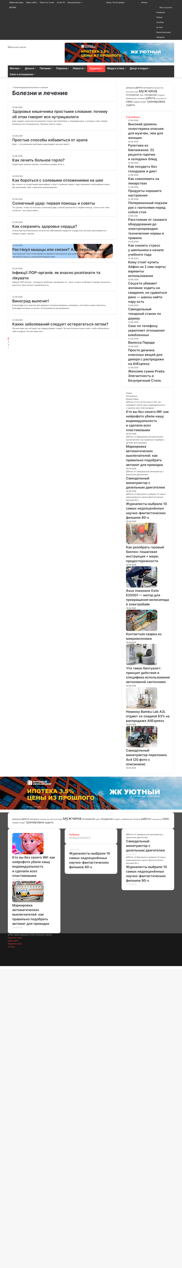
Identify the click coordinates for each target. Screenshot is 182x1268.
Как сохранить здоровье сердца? (44, 226)
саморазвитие (161, 98)
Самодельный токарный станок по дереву (144, 313)
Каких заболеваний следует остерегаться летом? (60, 324)
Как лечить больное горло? (38, 160)
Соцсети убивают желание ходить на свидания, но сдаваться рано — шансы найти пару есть (147, 292)
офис (142, 95)
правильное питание (135, 98)
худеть (130, 105)
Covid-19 (61, 2)
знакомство (158, 88)
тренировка (156, 101)
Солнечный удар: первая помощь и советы (53, 203)
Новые (129, 393)
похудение (150, 94)
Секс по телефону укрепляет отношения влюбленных (146, 330)
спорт (143, 102)
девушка (130, 87)
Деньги (29, 68)
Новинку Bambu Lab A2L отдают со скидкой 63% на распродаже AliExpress (147, 716)
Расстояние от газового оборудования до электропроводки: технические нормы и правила (147, 229)
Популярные (131, 396)
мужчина (148, 90)
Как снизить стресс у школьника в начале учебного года (146, 250)
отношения (132, 94)
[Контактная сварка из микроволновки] (141, 630)
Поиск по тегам (47, 2)
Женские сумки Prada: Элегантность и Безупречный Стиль (146, 375)
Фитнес (14, 68)
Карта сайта (31, 2)
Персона (61, 68)
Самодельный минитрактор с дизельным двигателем (145, 482)
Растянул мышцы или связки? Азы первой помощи (61, 249)
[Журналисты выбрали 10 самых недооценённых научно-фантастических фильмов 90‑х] (148, 500)
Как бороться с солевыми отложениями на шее (57, 180)
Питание (45, 68)
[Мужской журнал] (17, 47)
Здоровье (95, 68)
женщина (148, 87)
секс (129, 101)
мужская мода (132, 92)
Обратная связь (16, 2)
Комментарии (132, 399)
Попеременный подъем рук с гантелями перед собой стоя (147, 207)
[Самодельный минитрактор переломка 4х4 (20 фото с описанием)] (141, 746)
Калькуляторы (74, 2)
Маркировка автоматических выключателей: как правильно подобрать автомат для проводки (144, 456)
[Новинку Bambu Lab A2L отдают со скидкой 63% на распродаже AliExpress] (141, 708)
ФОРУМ (12, 7)
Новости (78, 68)
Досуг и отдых (139, 68)
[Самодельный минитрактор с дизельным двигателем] (148, 474)
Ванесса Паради (141, 342)
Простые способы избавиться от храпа (50, 140)
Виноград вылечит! (30, 301)
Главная (16, 87)
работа (150, 98)
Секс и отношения (21, 74)
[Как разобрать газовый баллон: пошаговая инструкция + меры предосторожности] (141, 543)
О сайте (11, 947)
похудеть (161, 95)
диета (139, 87)
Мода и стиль (115, 68)
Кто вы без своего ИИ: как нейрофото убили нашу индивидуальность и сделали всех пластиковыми (147, 421)
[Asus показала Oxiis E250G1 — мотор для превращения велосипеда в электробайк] (141, 587)
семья (136, 102)
